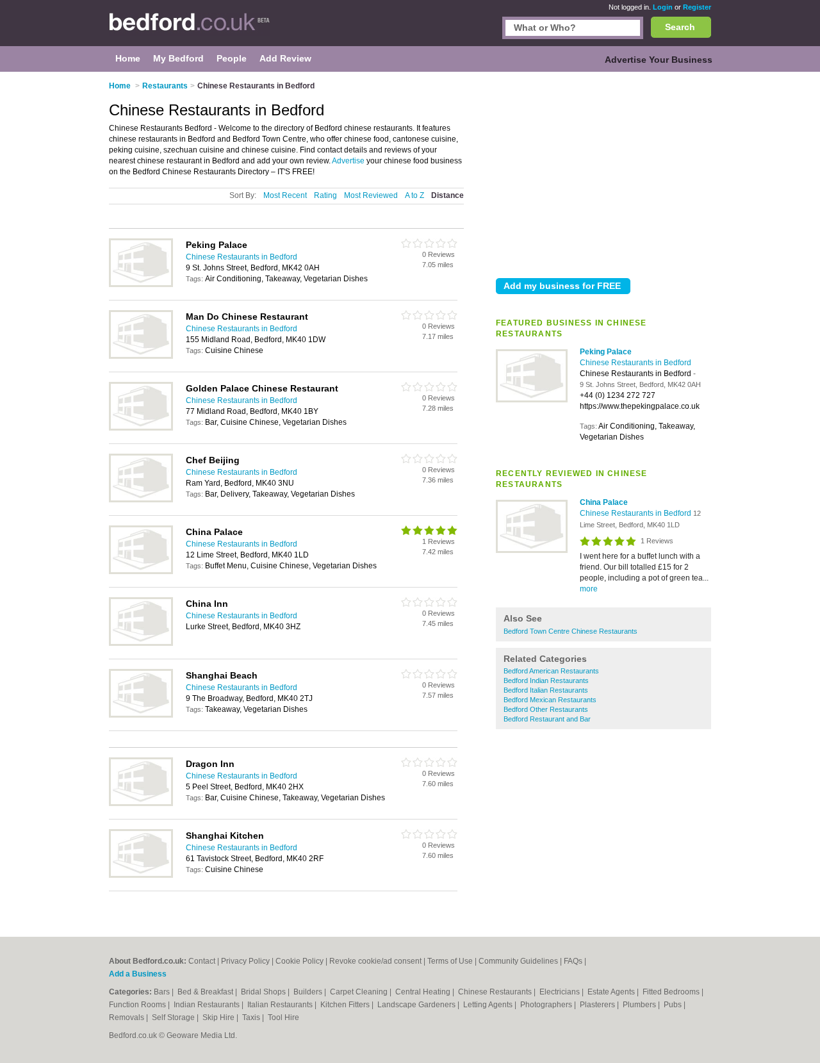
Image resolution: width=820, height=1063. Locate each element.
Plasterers (598, 1004)
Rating (325, 195)
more (589, 588)
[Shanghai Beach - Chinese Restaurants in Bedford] (141, 715)
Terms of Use (450, 961)
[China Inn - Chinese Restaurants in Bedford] (141, 643)
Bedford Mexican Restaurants (550, 700)
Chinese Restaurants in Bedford (635, 362)
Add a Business (138, 973)
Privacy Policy (245, 961)
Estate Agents (612, 991)
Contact (201, 961)
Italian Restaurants (281, 1004)
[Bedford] (189, 29)
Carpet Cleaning (360, 991)
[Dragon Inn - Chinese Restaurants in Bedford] (141, 803)
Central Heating (423, 991)
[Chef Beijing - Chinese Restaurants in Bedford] (141, 499)
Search (680, 27)
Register (697, 7)
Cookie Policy (299, 961)
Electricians (560, 991)
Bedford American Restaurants (551, 671)
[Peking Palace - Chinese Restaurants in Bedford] (532, 399)
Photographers (547, 1004)
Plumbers (640, 1004)
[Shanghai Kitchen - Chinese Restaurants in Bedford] (141, 875)
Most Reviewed (371, 195)
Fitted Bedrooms (672, 991)
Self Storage (174, 1017)
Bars (163, 991)
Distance (447, 195)
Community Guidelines (518, 961)
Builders (308, 991)
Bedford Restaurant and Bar (547, 719)
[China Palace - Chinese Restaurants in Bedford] (532, 550)
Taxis (252, 1017)
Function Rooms (138, 1004)
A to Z (414, 195)
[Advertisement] (603, 172)
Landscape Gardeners (417, 1004)
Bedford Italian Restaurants (546, 690)
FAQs (573, 961)
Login (663, 7)
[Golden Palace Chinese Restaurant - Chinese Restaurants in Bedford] (141, 428)
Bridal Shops (264, 991)
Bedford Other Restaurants (546, 709)
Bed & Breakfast (206, 991)
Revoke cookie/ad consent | (378, 961)
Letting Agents (488, 1004)
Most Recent (285, 195)
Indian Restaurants (208, 1004)
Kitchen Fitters (346, 1004)
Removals (127, 1017)
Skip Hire (219, 1017)
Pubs (674, 1004)
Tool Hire (283, 1017)
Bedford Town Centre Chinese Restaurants (570, 631)
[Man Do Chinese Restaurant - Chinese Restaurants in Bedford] (141, 356)
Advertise (348, 160)
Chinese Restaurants (496, 991)
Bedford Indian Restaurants (546, 680)
